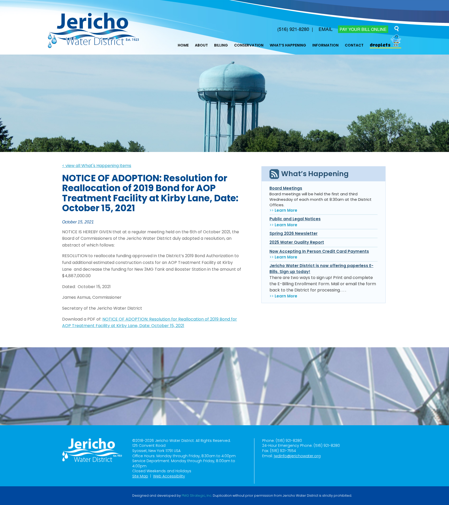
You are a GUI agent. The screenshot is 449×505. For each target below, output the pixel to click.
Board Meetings (285, 188)
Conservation (248, 45)
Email (326, 28)
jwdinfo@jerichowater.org (297, 456)
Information (325, 45)
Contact (354, 45)
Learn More (286, 210)
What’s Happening (288, 45)
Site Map (140, 476)
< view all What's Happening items (96, 166)
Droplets (380, 45)
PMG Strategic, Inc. (197, 495)
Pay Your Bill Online (363, 29)
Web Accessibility (169, 476)
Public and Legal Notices (295, 219)
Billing (221, 45)
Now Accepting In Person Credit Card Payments (319, 251)
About (201, 45)
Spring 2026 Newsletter (293, 233)
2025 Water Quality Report (296, 242)
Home (183, 45)
